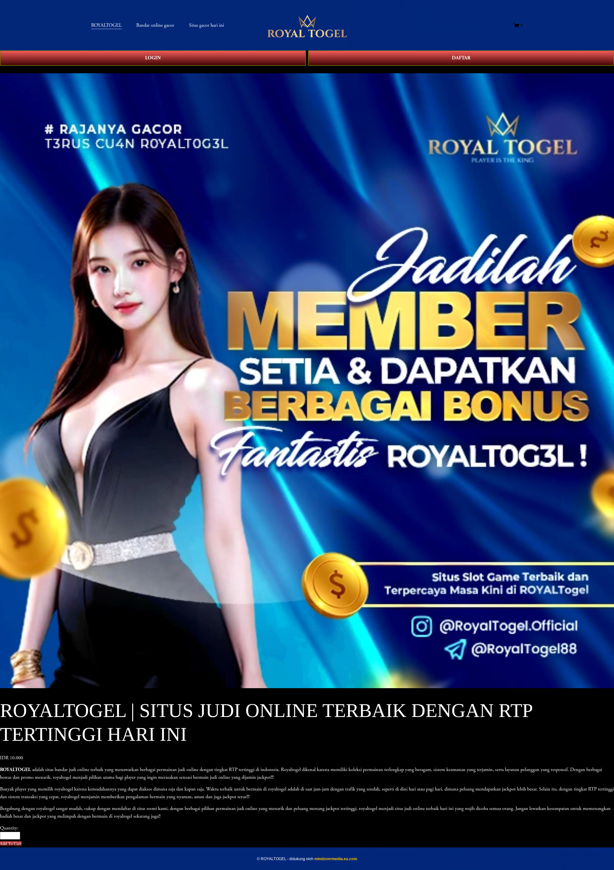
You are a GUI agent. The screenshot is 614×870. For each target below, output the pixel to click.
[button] (11, 843)
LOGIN (153, 58)
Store (5, 69)
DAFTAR (461, 58)
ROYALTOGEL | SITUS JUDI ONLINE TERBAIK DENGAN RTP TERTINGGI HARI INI (101, 69)
